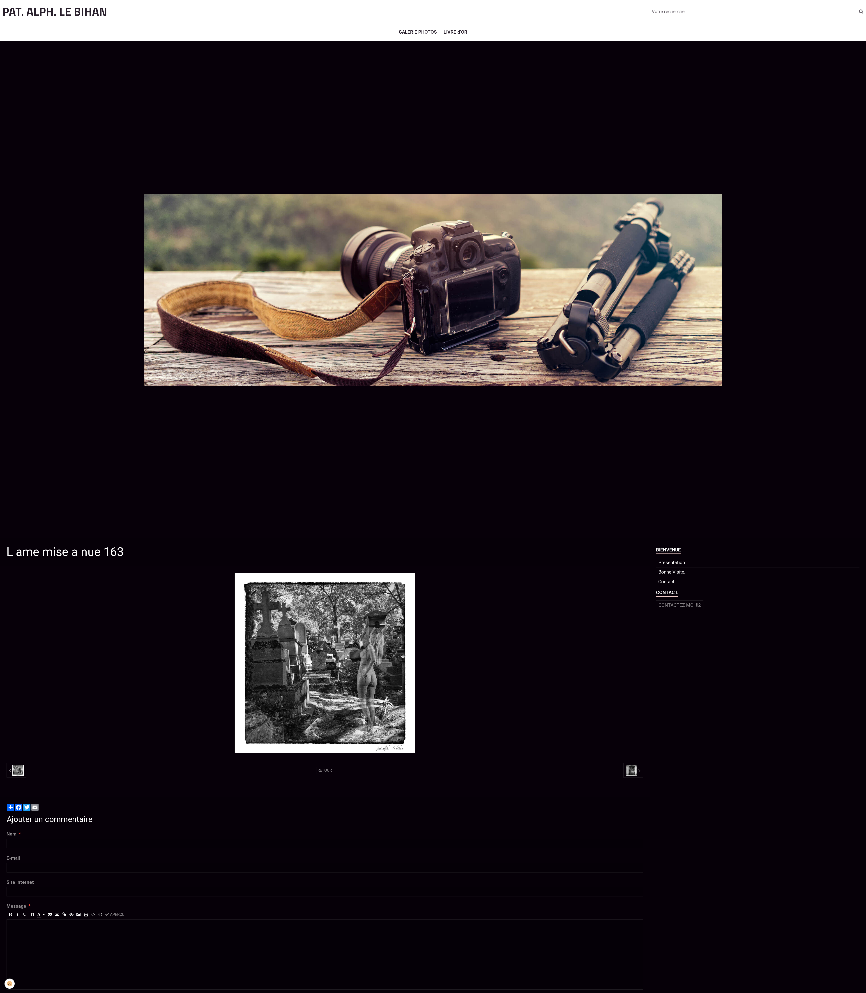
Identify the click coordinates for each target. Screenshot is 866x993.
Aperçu (116, 914)
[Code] (93, 914)
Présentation (671, 562)
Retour (325, 770)
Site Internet (20, 882)
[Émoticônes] (100, 914)
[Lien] (64, 914)
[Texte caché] (71, 914)
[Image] (78, 914)
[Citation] (49, 914)
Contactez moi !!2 (680, 605)
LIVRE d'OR (455, 32)
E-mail (13, 858)
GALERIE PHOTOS (418, 32)
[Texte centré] (57, 914)
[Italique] (17, 914)
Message (16, 906)
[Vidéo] (86, 914)
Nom (11, 834)
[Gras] (10, 914)
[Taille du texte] (32, 914)
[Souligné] (24, 914)
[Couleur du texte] (41, 914)
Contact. (667, 581)
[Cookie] (10, 984)
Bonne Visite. (671, 572)
